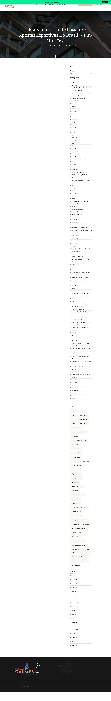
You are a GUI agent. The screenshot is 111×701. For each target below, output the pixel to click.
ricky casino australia (77, 300)
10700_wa (74, 160)
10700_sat (74, 158)
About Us (37, 8)
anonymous (74, 200)
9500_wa (74, 192)
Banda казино (83, 428)
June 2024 (74, 618)
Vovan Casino (75, 400)
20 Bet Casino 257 (76, 174)
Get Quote (99, 8)
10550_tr (74, 153)
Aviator (73, 203)
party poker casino (76, 520)
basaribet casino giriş (77, 432)
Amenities (51, 8)
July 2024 (74, 615)
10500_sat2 (74, 142)
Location (58, 8)
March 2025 (74, 584)
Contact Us (64, 8)
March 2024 (74, 630)
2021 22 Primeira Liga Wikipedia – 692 (81, 179)
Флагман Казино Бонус (78, 545)
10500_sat (74, 139)
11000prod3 (74, 168)
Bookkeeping (75, 226)
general (73, 250)
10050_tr (74, 113)
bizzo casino (75, 221)
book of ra (74, 224)
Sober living (75, 384)
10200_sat (74, 126)
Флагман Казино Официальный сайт (80, 555)
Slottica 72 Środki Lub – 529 (78, 313)
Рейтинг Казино (76, 405)
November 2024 (75, 599)
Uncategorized (75, 394)
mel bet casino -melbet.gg (78, 499)
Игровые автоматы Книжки (79, 533)
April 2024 (74, 626)
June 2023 (74, 638)
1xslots (73, 424)
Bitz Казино (86, 465)
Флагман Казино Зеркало (78, 549)
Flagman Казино (76, 478)
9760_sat (74, 197)
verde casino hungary (77, 397)
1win (73, 419)
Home (31, 8)
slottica (73, 305)
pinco (73, 284)
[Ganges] (9, 10)
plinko (73, 287)
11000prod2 (74, 166)
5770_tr (73, 182)
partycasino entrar (76, 516)
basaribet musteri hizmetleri (79, 436)
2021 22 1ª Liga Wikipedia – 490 (79, 176)
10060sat (74, 116)
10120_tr (74, 118)
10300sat (74, 131)
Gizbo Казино (75, 486)
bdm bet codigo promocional (79, 445)
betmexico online (76, 457)
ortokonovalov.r (76, 507)
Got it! (105, 2)
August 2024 (75, 611)
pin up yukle (75, 524)
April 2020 (74, 649)
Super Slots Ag (75, 528)
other (73, 274)
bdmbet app (75, 440)
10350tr (73, 137)
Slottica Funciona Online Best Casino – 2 (81, 352)
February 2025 (75, 588)
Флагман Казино (76, 541)
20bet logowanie (83, 424)
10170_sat (74, 123)
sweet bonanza (75, 389)
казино (73, 402)
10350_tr (74, 134)
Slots (73, 303)
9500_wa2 (74, 195)
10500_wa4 (74, 147)
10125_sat (74, 121)
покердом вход (76, 569)
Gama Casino (75, 248)
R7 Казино (84, 524)
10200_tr (74, 129)
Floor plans (44, 8)
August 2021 (75, 646)
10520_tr (74, 150)
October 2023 (75, 634)
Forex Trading (75, 242)
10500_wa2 (74, 145)
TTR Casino (86, 528)
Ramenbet (74, 292)
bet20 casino (75, 449)
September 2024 (75, 607)
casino (73, 229)
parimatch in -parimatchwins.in (80, 512)
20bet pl (74, 428)
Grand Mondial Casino (77, 491)
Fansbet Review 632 (76, 237)
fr (72, 245)
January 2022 (75, 642)
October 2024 (75, 603)
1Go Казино (82, 415)
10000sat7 (74, 110)
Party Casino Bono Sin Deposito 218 (80, 282)
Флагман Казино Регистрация (80, 561)
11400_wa (74, 171)
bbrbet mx (74, 211)
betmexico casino (76, 453)
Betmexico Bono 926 (76, 216)
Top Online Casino (76, 392)
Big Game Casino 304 (77, 219)
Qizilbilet (74, 290)
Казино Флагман (76, 537)
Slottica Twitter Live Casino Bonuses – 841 (82, 376)
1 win (73, 415)
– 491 (73, 87)
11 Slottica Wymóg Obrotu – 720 (79, 163)
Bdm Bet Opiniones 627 (77, 213)
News (73, 271)
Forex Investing (75, 240)
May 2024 (74, 622)
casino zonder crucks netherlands (80, 232)
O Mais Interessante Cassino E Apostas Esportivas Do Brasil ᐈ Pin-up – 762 (59, 50)
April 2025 (74, 580)
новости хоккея (84, 565)
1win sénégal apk (82, 419)
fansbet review (75, 474)
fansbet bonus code (76, 470)
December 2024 (75, 595)
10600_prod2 (75, 155)
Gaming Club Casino (77, 482)
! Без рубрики (75, 89)
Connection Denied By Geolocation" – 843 (82, 234)
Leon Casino (75, 495)
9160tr (73, 189)
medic (73, 269)
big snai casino (75, 465)
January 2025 (75, 591)
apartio (29, 690)
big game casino (76, 461)
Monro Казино (75, 503)
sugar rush (74, 387)
